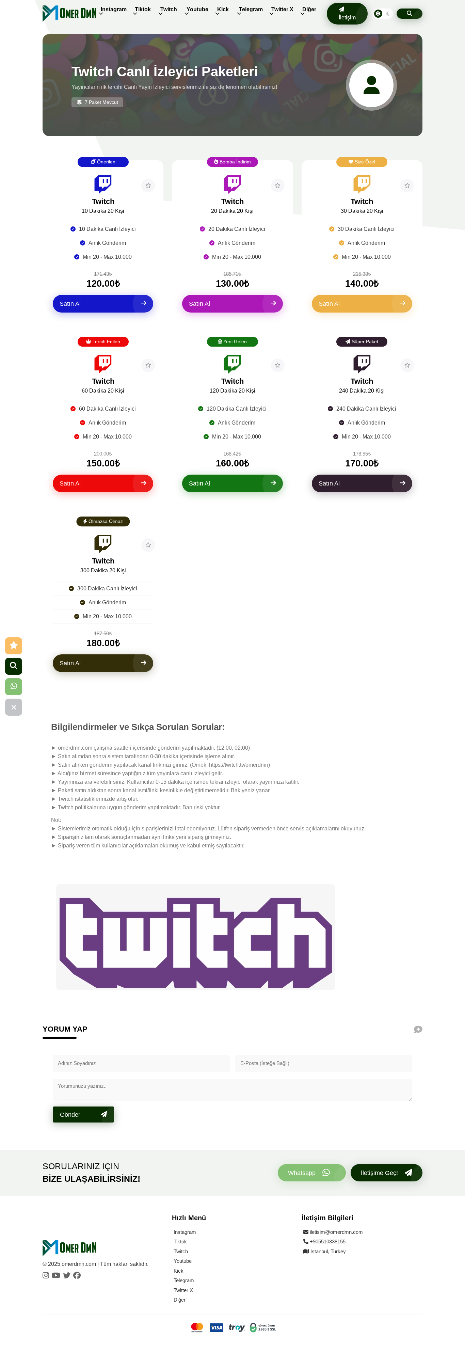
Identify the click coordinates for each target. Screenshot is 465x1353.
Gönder (70, 1114)
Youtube (197, 9)
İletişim (347, 17)
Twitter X (282, 9)
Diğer (309, 9)
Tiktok (143, 9)
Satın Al (70, 303)
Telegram (251, 9)
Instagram (114, 9)
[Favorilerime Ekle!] (148, 185)
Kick (223, 9)
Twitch (168, 9)
